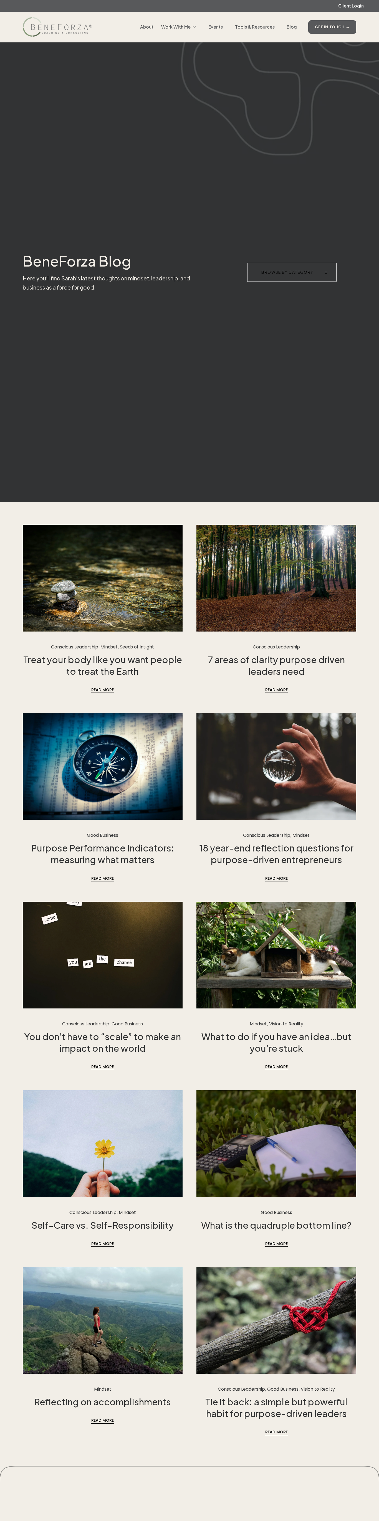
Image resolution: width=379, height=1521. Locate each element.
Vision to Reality (286, 1024)
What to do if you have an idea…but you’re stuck (276, 1042)
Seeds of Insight (137, 647)
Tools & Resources (255, 27)
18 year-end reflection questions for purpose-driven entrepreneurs (276, 853)
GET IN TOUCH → (332, 27)
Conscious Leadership (74, 647)
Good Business (102, 835)
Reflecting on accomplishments (102, 1401)
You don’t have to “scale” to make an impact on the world (102, 1042)
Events (215, 27)
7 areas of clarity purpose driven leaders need (276, 665)
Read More (102, 690)
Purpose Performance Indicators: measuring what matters (102, 853)
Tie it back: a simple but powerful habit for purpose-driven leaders (276, 1407)
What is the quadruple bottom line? (276, 1225)
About (146, 27)
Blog (292, 27)
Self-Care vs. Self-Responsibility (102, 1225)
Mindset (109, 647)
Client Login (351, 6)
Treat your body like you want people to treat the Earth (102, 665)
